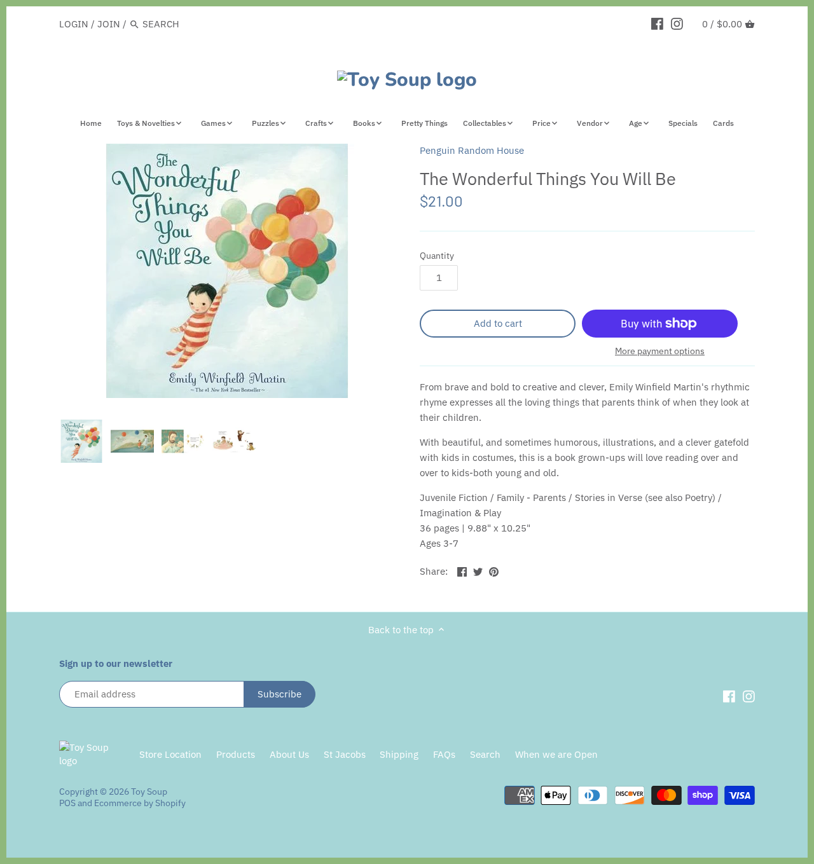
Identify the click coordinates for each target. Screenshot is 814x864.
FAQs (444, 754)
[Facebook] (657, 23)
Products (235, 754)
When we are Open (556, 754)
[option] (81, 441)
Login (73, 24)
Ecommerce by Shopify (140, 803)
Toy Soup (149, 791)
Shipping (399, 754)
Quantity (437, 255)
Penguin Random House (472, 150)
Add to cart (498, 323)
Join (108, 24)
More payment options (660, 351)
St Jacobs (345, 754)
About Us (289, 754)
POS (67, 803)
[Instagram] (677, 23)
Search (485, 754)
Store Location (170, 754)
